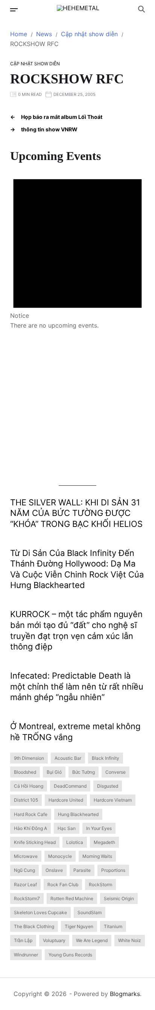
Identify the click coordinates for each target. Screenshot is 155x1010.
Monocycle (60, 856)
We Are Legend (92, 940)
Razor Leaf (25, 884)
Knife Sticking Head (35, 842)
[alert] (77, 246)
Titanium (113, 926)
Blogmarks (125, 994)
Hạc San (67, 828)
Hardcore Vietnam (113, 800)
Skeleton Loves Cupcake (40, 912)
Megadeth (104, 842)
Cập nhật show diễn (35, 63)
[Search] (141, 9)
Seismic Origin (119, 898)
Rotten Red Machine (71, 898)
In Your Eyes (99, 828)
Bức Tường (83, 772)
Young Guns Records (70, 955)
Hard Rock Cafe (30, 814)
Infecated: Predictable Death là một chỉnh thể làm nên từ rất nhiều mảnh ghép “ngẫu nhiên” (76, 686)
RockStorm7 (27, 898)
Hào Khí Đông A (30, 828)
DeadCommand (70, 786)
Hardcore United (66, 800)
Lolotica (74, 842)
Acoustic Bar (68, 758)
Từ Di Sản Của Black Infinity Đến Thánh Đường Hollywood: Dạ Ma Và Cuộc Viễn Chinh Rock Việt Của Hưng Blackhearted (77, 569)
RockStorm (100, 884)
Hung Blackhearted (78, 814)
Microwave (26, 856)
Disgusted (107, 786)
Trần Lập (23, 940)
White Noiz (129, 940)
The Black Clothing (34, 926)
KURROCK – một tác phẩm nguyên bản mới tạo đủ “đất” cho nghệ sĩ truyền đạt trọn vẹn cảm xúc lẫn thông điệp (76, 630)
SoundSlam (90, 912)
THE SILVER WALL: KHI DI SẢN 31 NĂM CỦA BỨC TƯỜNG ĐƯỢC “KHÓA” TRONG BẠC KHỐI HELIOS (76, 513)
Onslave (54, 870)
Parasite (82, 870)
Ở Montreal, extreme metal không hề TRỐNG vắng (75, 731)
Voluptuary (54, 940)
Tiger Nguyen (79, 926)
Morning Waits (97, 856)
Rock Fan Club (62, 884)
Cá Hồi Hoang (28, 786)
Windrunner (26, 955)
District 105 (26, 800)
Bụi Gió (54, 772)
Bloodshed (25, 772)
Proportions (113, 870)
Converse (115, 772)
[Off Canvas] (14, 9)
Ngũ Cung (24, 870)
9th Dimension (29, 758)
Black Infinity (105, 758)
